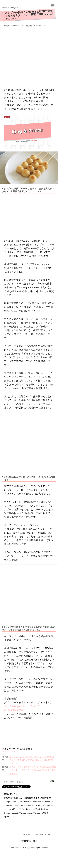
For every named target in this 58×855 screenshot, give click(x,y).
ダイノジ (16, 751)
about (10, 835)
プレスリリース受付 (23, 835)
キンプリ (6, 751)
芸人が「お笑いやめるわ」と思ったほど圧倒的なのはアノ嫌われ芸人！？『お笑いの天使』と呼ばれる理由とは (32, 770)
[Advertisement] (29, 57)
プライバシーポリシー (42, 835)
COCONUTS (29, 841)
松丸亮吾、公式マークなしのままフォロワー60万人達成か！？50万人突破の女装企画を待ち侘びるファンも (31, 760)
